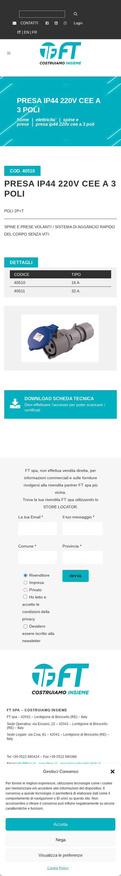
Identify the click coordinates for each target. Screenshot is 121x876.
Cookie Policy (57, 868)
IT (19, 32)
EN (26, 32)
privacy (28, 619)
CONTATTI (29, 23)
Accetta (60, 824)
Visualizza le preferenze (60, 855)
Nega (61, 839)
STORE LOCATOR (60, 507)
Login (78, 23)
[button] (112, 771)
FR (34, 32)
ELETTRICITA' (46, 119)
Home (23, 119)
